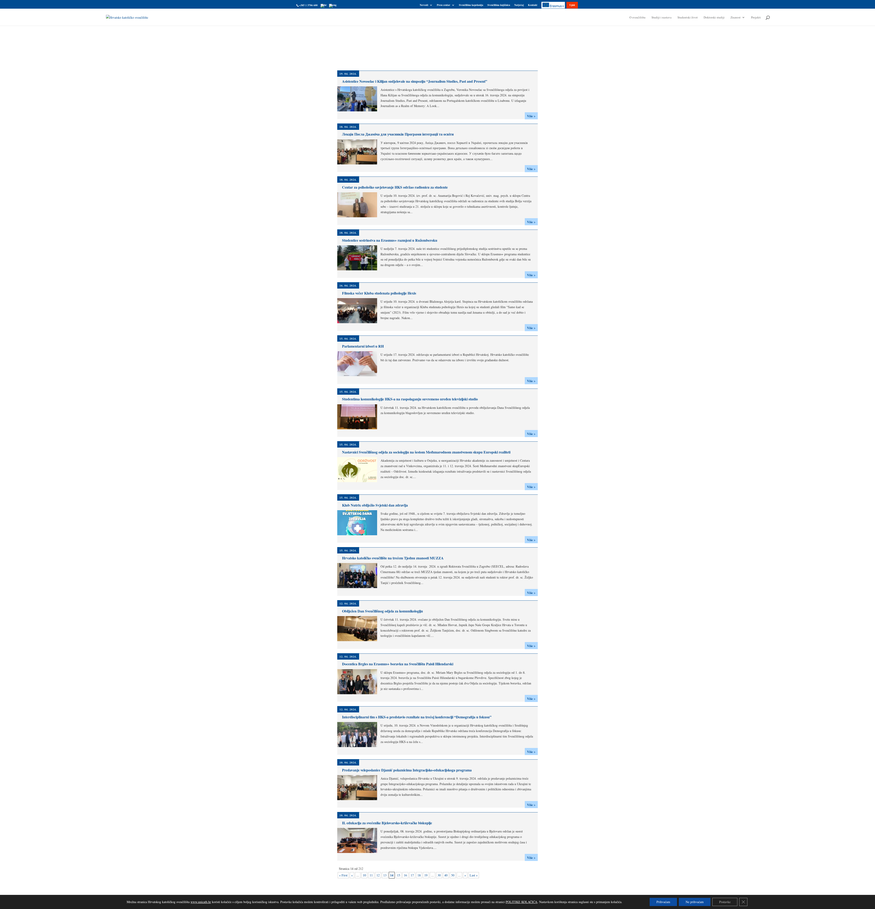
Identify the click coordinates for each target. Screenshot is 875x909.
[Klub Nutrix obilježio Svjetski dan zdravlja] (359, 534)
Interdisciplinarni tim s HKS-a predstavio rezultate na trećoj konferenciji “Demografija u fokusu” (417, 717)
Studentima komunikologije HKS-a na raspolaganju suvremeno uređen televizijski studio (410, 399)
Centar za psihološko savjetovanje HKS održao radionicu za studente (395, 187)
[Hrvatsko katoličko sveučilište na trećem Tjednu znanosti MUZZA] (359, 587)
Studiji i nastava (661, 17)
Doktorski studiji (714, 17)
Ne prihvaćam (695, 902)
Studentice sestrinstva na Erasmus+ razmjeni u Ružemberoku (389, 240)
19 (425, 875)
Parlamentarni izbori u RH (363, 346)
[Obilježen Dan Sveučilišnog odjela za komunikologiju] (359, 640)
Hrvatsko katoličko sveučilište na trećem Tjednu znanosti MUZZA (393, 558)
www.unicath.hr (200, 902)
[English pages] (333, 5)
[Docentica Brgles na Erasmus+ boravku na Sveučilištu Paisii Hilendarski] (359, 693)
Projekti (756, 17)
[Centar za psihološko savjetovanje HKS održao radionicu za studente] (359, 216)
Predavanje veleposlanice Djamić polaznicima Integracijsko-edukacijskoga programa (407, 770)
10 (364, 875)
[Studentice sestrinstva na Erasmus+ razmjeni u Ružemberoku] (359, 269)
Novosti (424, 5)
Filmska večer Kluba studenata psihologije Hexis (379, 293)
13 (384, 875)
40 (446, 875)
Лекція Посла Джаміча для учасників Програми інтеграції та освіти (398, 134)
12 (378, 875)
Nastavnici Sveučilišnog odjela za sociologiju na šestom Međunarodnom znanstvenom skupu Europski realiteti (426, 452)
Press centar (443, 5)
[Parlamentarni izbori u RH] (359, 375)
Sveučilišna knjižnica (498, 5)
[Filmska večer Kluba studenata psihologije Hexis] (359, 322)
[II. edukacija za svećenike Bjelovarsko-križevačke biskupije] (359, 852)
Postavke (725, 902)
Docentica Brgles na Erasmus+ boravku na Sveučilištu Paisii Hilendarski (397, 663)
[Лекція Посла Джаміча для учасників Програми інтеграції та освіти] (359, 163)
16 (405, 875)
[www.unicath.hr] (324, 5)
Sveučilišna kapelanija (471, 5)
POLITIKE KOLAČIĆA (521, 902)
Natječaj (519, 5)
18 (419, 875)
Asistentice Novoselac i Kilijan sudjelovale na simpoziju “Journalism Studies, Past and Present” (414, 81)
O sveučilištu (637, 17)
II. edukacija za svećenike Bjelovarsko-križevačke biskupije (387, 822)
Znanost (736, 17)
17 (412, 875)
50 (452, 875)
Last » (474, 875)
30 (439, 875)
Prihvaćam (663, 902)
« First (343, 875)
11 (371, 875)
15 (398, 875)
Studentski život (687, 17)
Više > (531, 116)
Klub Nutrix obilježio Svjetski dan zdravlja (375, 505)
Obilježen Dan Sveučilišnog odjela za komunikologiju (382, 611)
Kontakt (532, 5)
